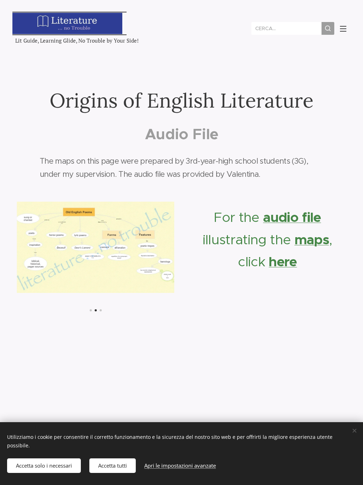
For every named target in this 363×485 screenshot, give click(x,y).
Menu (345, 28)
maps (312, 239)
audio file (292, 217)
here (283, 261)
